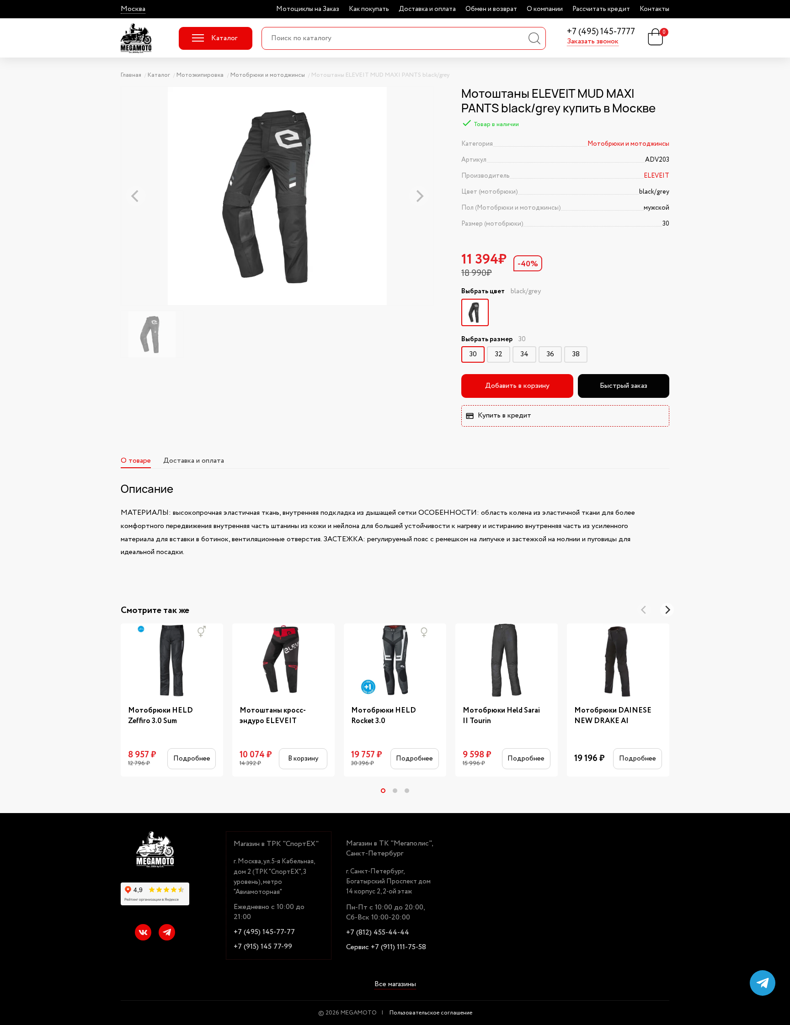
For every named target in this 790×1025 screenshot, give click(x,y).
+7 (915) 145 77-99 (263, 947)
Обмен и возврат (491, 9)
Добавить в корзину (517, 385)
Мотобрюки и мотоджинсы (628, 143)
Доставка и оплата (427, 9)
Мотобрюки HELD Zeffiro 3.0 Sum (160, 716)
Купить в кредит (504, 415)
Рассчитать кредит (601, 9)
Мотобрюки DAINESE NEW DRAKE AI (612, 716)
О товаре (136, 460)
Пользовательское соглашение (431, 1013)
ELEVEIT (656, 175)
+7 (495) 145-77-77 (264, 932)
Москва (133, 9)
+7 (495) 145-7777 (601, 32)
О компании (545, 9)
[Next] (667, 610)
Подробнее (191, 758)
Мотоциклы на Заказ (307, 9)
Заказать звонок (593, 41)
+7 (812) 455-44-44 (377, 933)
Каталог (224, 38)
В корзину (303, 758)
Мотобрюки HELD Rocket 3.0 (383, 716)
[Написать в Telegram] (762, 983)
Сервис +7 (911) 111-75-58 (386, 947)
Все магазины (395, 984)
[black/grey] (475, 312)
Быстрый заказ (623, 385)
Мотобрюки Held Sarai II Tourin (501, 716)
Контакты (654, 9)
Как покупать (369, 9)
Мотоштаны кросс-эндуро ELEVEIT (273, 716)
